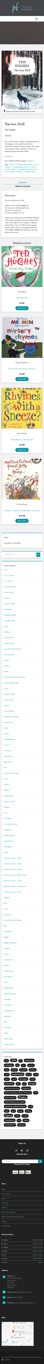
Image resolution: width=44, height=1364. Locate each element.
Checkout (5, 1203)
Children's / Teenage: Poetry (25, 171)
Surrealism (7, 999)
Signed (8, 1115)
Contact (4, 1221)
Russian (6, 954)
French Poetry (8, 700)
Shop (3, 1189)
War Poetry (7, 1027)
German (7, 1079)
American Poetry (9, 604)
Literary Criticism (9, 801)
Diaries (6, 671)
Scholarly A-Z (8, 960)
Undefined (7, 1016)
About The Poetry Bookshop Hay (12, 1217)
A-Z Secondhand (9, 587)
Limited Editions (9, 796)
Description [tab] (23, 182)
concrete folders (9, 654)
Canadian (14, 1070)
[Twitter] (22, 1150)
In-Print (6, 745)
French (29, 1074)
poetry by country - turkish (12, 892)
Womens (21, 1125)
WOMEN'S (10, 1124)
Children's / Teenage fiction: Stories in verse (23, 164)
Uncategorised (9, 1010)
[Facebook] (16, 1150)
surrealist (25, 1116)
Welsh (6, 1033)
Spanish (17, 1116)
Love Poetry (8, 818)
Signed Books (8, 988)
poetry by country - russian (13, 880)
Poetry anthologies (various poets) (14, 1102)
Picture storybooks (10, 1098)
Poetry (6, 852)
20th (13, 1060)
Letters (6, 779)
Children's (30, 161)
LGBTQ (6, 784)
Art (17, 1065)
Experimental (17, 1074)
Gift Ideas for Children (11, 717)
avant (6, 1070)
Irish (18, 1084)
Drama (6, 1074)
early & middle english (11, 683)
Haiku (6, 728)
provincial (7, 914)
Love (5, 813)
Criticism (6, 666)
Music (35, 1092)
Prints (5, 903)
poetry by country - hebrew (13, 869)
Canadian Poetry (9, 621)
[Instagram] (27, 1150)
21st (21, 1061)
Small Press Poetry (10, 994)
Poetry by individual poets (15, 1106)
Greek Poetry (8, 722)
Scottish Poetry (8, 971)
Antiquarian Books (10, 615)
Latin (5, 767)
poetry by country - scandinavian (15, 886)
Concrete (23, 1070)
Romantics (7, 948)
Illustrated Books (9, 739)
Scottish (6, 965)
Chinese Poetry (9, 637)
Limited (32, 1083)
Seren (6, 982)
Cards (6, 626)
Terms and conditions (9, 1212)
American (7, 598)
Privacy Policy (6, 1226)
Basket (4, 1198)
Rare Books (7, 931)
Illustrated (23, 1079)
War (5, 1022)
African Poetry (8, 592)
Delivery (4, 1207)
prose (6, 909)
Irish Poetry (7, 750)
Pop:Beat (7, 897)
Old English (8, 847)
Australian (31, 1065)
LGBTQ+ (7, 790)
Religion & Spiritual (10, 943)
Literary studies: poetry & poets (12, 1088)
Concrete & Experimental (12, 649)
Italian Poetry (8, 756)
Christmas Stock (9, 643)
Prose (6, 1111)
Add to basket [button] (22, 308)
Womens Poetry (9, 1044)
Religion (6, 937)
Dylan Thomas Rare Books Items (14, 677)
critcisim (6, 660)
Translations (8, 1005)
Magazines (7, 830)
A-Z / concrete (9, 575)
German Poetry (9, 711)
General (6, 705)
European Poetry (9, 694)
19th (6, 1061)
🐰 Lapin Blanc (6, 1359)
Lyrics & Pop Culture (10, 824)
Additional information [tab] (22, 186)
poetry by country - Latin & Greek (15, 875)
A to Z (6, 570)
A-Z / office (8, 581)
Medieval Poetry (9, 835)
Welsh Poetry (8, 1039)
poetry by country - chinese (13, 864)
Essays (6, 688)
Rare (5, 926)
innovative (9, 1083)
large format (8, 762)
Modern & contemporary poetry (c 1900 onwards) (18, 1093)
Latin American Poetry (11, 773)
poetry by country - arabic (12, 858)
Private (30, 1106)
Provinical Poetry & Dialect (12, 920)
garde (35, 1074)
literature (7, 807)
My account (6, 1194)
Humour (6, 734)
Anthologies (8, 609)
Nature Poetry (8, 841)
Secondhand (8, 977)
